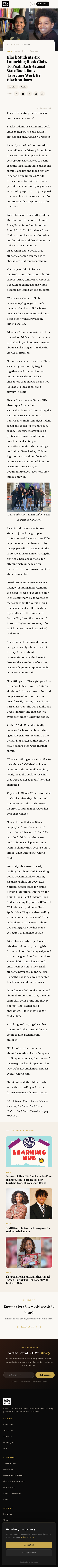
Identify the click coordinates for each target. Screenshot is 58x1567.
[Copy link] (42, 93)
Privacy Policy (27, 1537)
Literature (12, 87)
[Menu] (53, 4)
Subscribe (43, 4)
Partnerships (8, 1487)
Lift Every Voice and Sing (14, 1481)
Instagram (7, 1514)
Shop (5, 1499)
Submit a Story (29, 1327)
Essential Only (29, 1553)
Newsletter (8, 1469)
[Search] (32, 4)
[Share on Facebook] (22, 93)
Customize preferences (29, 1562)
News (16, 44)
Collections (8, 1424)
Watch (6, 1448)
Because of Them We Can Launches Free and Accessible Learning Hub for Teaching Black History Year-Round (29, 1180)
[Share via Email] (35, 93)
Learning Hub (9, 1442)
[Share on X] (16, 93)
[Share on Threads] (29, 93)
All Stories (7, 1436)
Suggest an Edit (45, 108)
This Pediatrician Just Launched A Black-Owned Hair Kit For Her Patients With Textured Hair (29, 1280)
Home (9, 44)
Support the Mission (12, 1493)
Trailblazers (8, 1430)
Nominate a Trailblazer (13, 1475)
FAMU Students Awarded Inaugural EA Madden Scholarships (28, 1229)
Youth (23, 87)
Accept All (29, 1545)
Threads (7, 1520)
